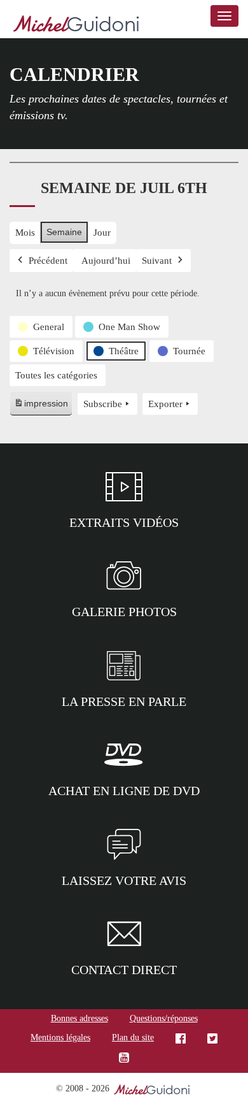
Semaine (64, 232)
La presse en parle (124, 701)
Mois (25, 232)
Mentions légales (60, 1037)
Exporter (165, 404)
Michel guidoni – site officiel (76, 25)
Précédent (48, 260)
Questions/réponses (164, 1018)
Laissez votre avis (124, 880)
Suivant (157, 260)
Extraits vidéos (124, 522)
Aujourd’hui (105, 260)
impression (40, 406)
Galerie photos (124, 612)
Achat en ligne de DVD (124, 791)
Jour (102, 232)
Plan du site (133, 1037)
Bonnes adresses (79, 1018)
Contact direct (124, 970)
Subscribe (102, 404)
